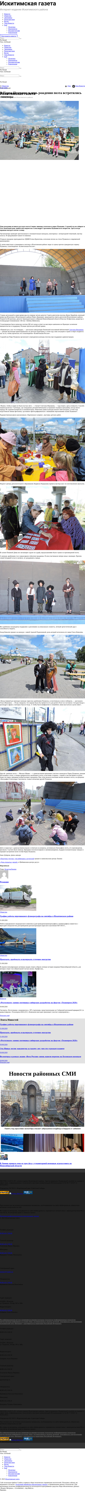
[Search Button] (20, 38)
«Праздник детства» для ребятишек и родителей (17, 859)
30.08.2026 (3, 1044)
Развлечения (12, 32)
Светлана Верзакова (76, 330)
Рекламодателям (14, 31)
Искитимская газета (12, 1479)
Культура (8, 869)
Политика (11, 27)
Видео (6, 21)
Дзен (69, 86)
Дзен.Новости (9, 23)
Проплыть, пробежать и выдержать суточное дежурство (25, 959)
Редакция (4, 882)
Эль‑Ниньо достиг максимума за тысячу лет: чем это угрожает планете (32, 1048)
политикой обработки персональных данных (31, 1484)
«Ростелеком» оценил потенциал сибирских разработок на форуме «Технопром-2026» (39, 1003)
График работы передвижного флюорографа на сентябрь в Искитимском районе (36, 916)
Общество (7, 16)
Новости (7, 14)
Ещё (5, 25)
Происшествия (9, 19)
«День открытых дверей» (9, 862)
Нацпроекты (12, 29)
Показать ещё (5, 1015)
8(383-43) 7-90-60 (6, 1233)
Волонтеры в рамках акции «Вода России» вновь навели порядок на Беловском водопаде (40, 1056)
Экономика (8, 18)
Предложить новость (8, 36)
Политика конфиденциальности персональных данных (19, 1216)
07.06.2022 (3, 88)
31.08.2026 (3, 1028)
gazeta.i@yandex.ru (6, 1272)
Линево (13, 869)
